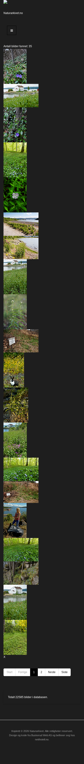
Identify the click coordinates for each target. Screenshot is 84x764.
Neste (52, 672)
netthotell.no (42, 739)
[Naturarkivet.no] (14, 10)
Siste (64, 672)
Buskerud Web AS (41, 735)
